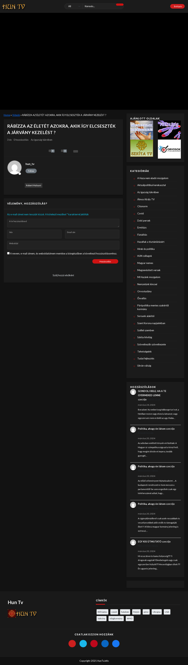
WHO (129, 618)
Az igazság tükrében (41, 139)
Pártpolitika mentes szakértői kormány (153, 307)
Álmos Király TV (146, 199)
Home (7, 115)
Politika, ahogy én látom (151, 428)
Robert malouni (33, 185)
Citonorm (142, 206)
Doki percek (143, 220)
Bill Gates (102, 611)
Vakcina (101, 618)
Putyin (136, 611)
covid (114, 611)
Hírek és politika (146, 248)
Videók (16, 115)
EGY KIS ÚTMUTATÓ (149, 541)
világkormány (116, 618)
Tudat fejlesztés (145, 358)
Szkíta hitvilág (144, 337)
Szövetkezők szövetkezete (151, 344)
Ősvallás (141, 298)
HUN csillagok (144, 255)
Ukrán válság (144, 365)
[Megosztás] (75, 151)
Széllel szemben (145, 330)
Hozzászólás (105, 261)
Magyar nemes (145, 263)
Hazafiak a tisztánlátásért (150, 241)
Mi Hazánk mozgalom (148, 277)
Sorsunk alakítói (145, 316)
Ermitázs (142, 227)
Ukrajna (156, 611)
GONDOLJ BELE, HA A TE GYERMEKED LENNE (152, 393)
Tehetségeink (144, 351)
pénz (146, 611)
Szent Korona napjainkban (151, 323)
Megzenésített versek (148, 270)
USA (167, 611)
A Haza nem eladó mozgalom (152, 178)
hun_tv (30, 164)
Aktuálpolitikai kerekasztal (151, 185)
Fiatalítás (142, 234)
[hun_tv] (14, 167)
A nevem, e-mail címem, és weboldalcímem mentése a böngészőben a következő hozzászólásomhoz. (63, 253)
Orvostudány (144, 291)
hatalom (125, 611)
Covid (140, 213)
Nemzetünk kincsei (147, 284)
